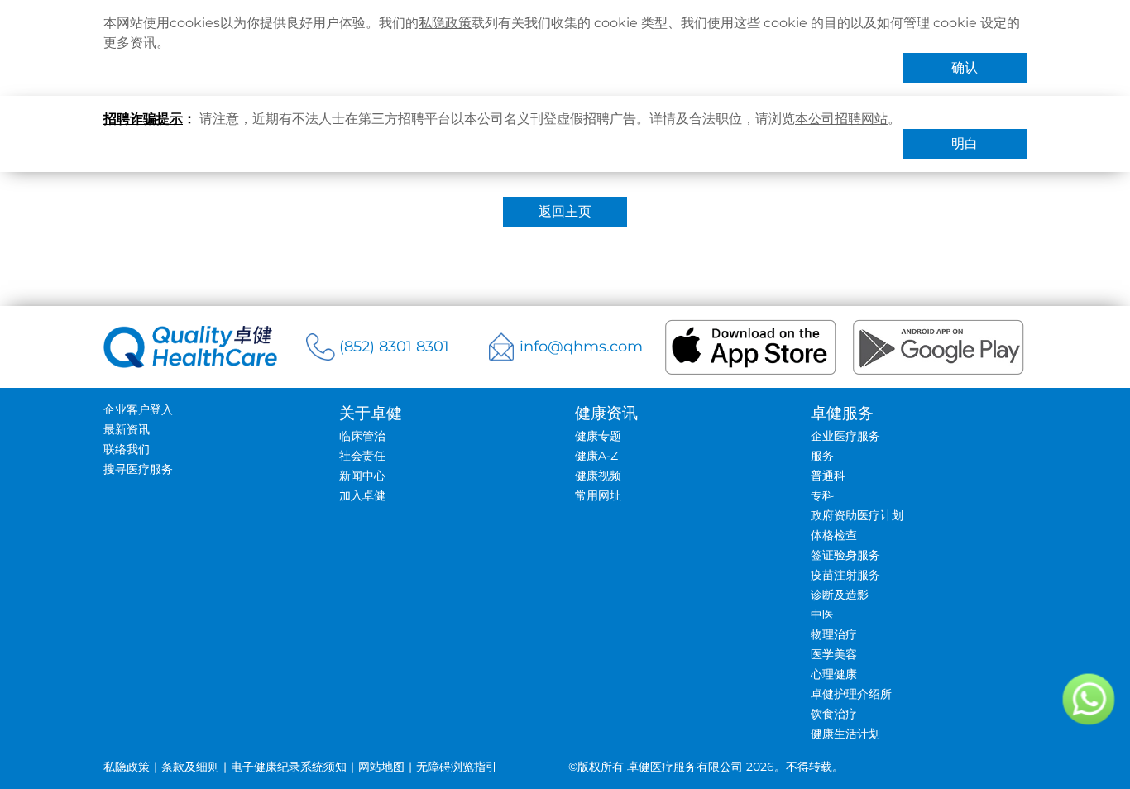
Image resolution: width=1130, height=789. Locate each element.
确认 (964, 67)
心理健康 (834, 674)
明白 (964, 143)
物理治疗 (834, 634)
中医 (822, 614)
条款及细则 (190, 766)
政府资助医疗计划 (857, 515)
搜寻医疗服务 (138, 468)
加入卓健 (362, 495)
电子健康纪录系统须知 (289, 766)
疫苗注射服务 (845, 574)
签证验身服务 (845, 555)
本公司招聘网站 (841, 119)
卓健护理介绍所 (851, 693)
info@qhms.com (581, 346)
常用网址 (598, 495)
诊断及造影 (840, 594)
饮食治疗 (834, 713)
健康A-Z (596, 455)
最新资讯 (126, 429)
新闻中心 (362, 475)
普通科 (828, 475)
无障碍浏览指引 (456, 766)
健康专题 (598, 435)
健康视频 (598, 475)
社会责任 (362, 455)
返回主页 (565, 211)
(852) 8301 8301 (394, 346)
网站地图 (381, 766)
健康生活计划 (845, 733)
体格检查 (834, 535)
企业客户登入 (138, 409)
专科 (822, 495)
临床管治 (362, 435)
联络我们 (126, 449)
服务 (822, 455)
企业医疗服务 (845, 435)
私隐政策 (445, 23)
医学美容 (834, 654)
